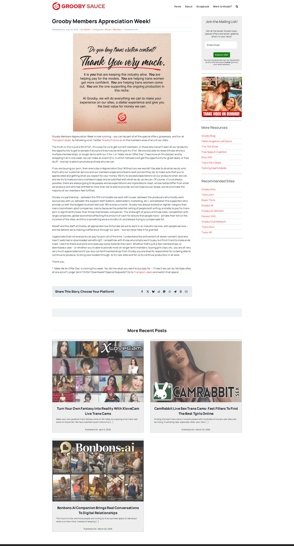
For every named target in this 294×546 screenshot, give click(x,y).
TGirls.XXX (208, 194)
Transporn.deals (61, 140)
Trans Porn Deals (211, 162)
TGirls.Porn (208, 227)
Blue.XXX (207, 157)
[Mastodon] (164, 292)
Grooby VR (207, 205)
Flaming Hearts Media (214, 168)
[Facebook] (142, 292)
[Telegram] (175, 292)
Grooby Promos (110, 140)
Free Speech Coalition (214, 152)
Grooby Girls (208, 189)
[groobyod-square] (222, 78)
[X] (148, 292)
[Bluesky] (153, 292)
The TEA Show (210, 146)
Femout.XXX (209, 216)
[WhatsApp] (169, 292)
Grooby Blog (208, 135)
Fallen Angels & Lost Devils (217, 141)
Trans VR (207, 232)
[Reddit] (159, 292)
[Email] (186, 292)
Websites (117, 29)
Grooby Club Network (214, 221)
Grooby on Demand (212, 211)
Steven (86, 29)
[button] (237, 6)
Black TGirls (208, 200)
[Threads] (180, 292)
